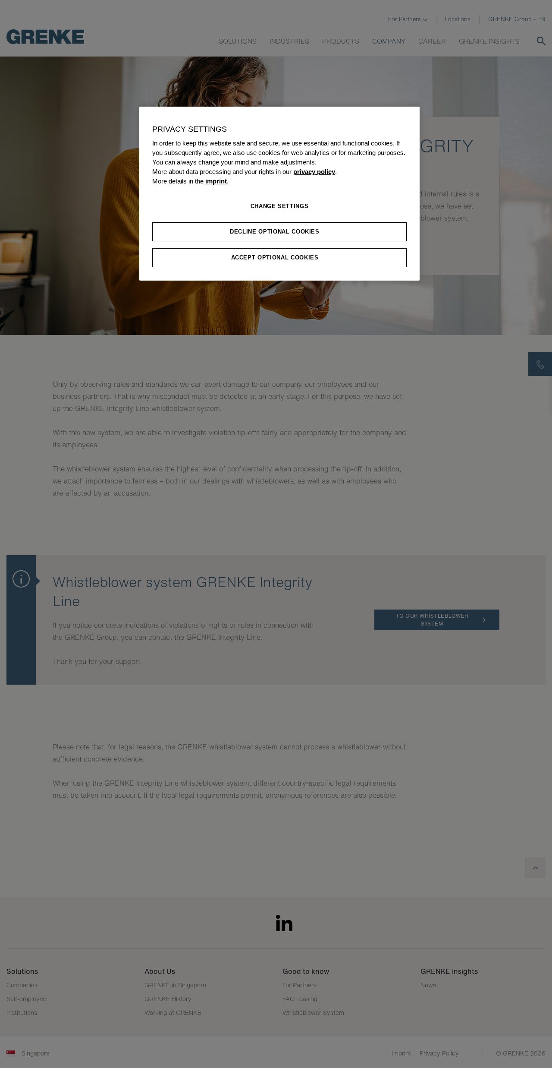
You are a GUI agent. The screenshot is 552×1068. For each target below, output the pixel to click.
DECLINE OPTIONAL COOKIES (275, 231)
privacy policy (314, 171)
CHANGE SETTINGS (280, 206)
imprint (216, 181)
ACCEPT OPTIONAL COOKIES (275, 257)
